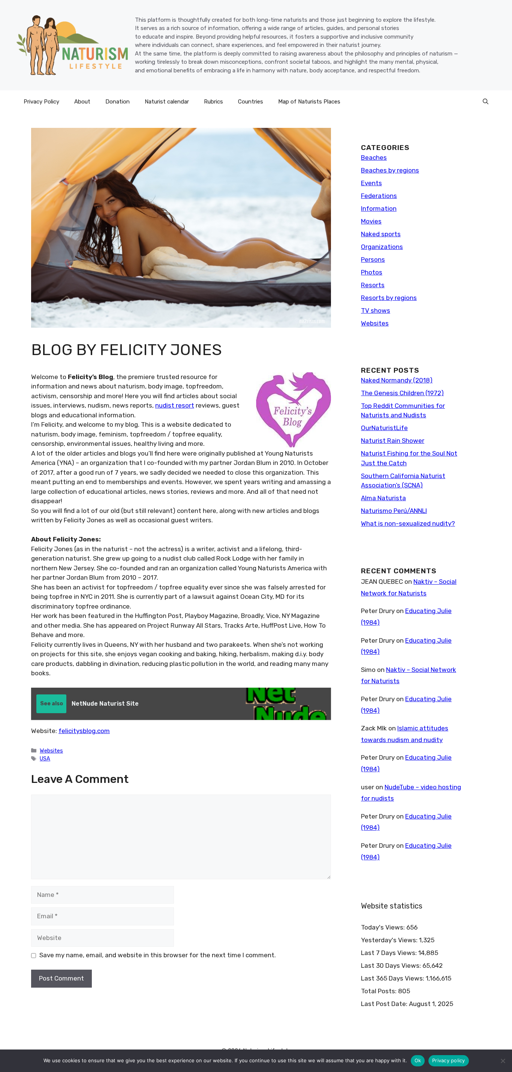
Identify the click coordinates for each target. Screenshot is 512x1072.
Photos (371, 272)
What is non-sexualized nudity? (408, 523)
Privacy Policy (41, 101)
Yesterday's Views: (390, 940)
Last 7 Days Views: (389, 953)
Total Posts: (379, 991)
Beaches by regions (390, 170)
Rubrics (213, 101)
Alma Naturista (383, 498)
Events (371, 183)
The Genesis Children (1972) (402, 393)
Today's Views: (383, 927)
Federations (379, 195)
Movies (371, 221)
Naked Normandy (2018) (397, 380)
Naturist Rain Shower (392, 440)
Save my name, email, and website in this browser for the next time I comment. (157, 955)
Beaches (374, 157)
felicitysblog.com (84, 731)
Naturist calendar (167, 101)
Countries (250, 101)
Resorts (373, 285)
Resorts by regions (389, 297)
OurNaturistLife (384, 428)
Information (379, 208)
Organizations (382, 246)
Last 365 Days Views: (393, 978)
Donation (117, 101)
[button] (485, 101)
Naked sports (381, 234)
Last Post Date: (385, 1004)
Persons (373, 259)
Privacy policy (448, 1060)
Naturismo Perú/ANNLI (394, 510)
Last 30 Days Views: (391, 965)
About (82, 101)
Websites (51, 750)
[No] (502, 1061)
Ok (418, 1060)
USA (45, 758)
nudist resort (174, 405)
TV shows (375, 310)
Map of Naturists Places (309, 101)
